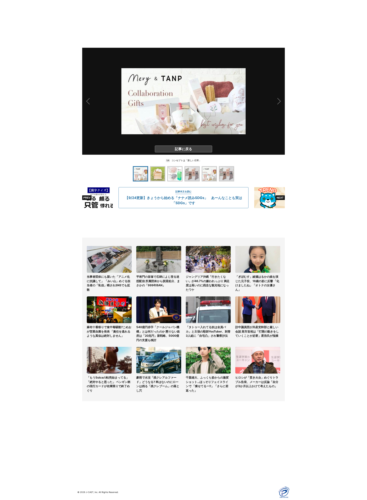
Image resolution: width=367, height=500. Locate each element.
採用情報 (189, 436)
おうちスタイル (86, 466)
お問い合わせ (192, 441)
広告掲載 (242, 458)
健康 (80, 447)
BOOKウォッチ (140, 449)
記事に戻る (183, 149)
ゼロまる (136, 466)
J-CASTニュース (141, 430)
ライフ (81, 430)
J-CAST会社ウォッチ (143, 441)
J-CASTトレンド (141, 436)
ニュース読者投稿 (194, 447)
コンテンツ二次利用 (249, 469)
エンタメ (82, 452)
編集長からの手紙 (194, 452)
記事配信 (242, 463)
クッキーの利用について (251, 452)
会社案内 (189, 430)
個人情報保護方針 (247, 430)
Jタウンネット (139, 460)
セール (81, 458)
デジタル (82, 441)
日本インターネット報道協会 (254, 475)
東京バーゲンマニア (143, 455)
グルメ (81, 436)
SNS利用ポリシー (247, 441)
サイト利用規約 (246, 436)
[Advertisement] (183, 222)
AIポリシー (243, 447)
